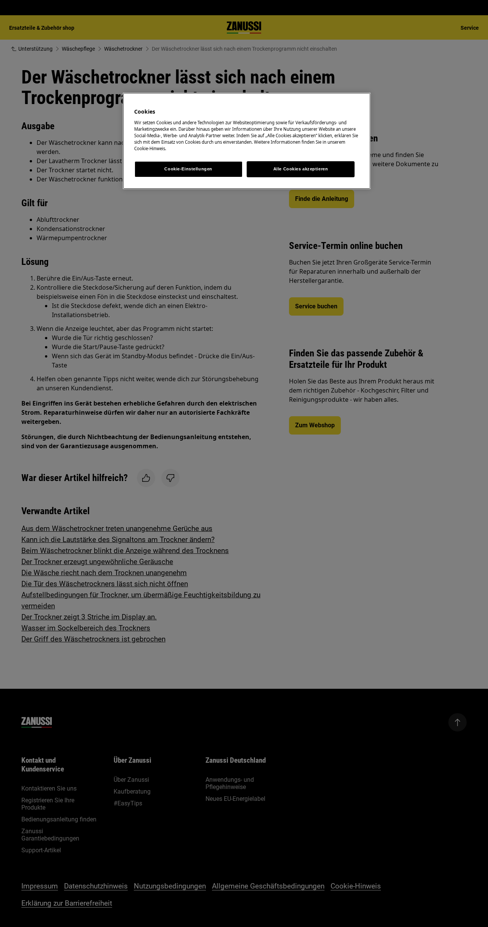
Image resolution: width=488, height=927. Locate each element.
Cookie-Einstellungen (188, 169)
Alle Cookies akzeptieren (300, 169)
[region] (247, 141)
